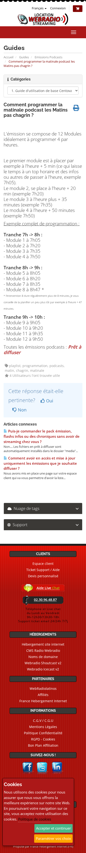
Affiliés (43, 694)
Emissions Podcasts (48, 57)
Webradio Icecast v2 (43, 669)
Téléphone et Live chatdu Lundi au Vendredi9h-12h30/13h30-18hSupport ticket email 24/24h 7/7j (43, 615)
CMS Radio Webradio (43, 650)
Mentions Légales (43, 726)
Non (22, 410)
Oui (49, 401)
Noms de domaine (43, 656)
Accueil (8, 57)
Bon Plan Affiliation (43, 745)
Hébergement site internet (43, 644)
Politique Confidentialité (43, 733)
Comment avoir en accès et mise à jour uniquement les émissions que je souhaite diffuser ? (40, 463)
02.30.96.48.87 (45, 599)
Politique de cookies (34, 819)
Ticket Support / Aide (43, 569)
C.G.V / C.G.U (43, 720)
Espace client (43, 563)
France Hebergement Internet (43, 701)
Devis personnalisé (43, 576)
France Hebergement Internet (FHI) (51, 846)
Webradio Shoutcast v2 (43, 663)
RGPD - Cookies (43, 739)
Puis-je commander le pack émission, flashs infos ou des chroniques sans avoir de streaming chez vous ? (42, 436)
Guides (24, 57)
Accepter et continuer (53, 828)
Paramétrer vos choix (53, 838)
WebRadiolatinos (43, 688)
